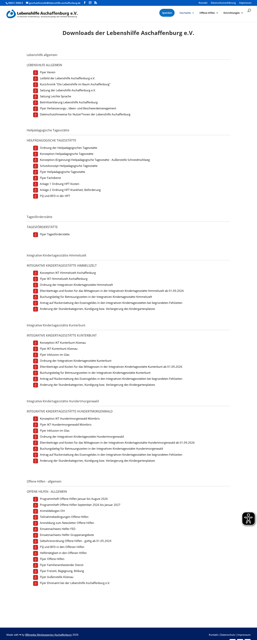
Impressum (244, 634)
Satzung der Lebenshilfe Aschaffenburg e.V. (68, 90)
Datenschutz (227, 634)
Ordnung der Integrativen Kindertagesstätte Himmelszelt (76, 285)
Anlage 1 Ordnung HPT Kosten (59, 184)
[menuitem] (167, 13)
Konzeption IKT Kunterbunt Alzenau (63, 342)
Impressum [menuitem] (245, 3)
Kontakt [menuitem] (203, 3)
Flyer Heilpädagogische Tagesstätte (62, 172)
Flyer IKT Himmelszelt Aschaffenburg (63, 279)
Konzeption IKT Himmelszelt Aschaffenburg (68, 273)
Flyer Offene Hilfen (52, 559)
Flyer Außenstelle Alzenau (56, 577)
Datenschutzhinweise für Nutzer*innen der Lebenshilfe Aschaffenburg (85, 114)
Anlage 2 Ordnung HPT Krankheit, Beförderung (70, 190)
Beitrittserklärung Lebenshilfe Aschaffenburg (69, 102)
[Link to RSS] (95, 2)
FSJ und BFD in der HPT (55, 196)
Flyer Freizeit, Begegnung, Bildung (62, 571)
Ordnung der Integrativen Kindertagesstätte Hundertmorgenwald (82, 436)
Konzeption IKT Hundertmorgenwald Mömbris (70, 418)
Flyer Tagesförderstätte (55, 234)
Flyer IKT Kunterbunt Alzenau (59, 348)
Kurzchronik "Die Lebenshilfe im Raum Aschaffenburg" (75, 84)
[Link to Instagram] (90, 2)
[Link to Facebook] (84, 2)
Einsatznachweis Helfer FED (57, 529)
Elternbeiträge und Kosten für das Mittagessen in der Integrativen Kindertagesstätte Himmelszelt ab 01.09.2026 (112, 291)
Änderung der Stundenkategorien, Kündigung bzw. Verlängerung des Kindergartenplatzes (97, 309)
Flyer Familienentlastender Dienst (61, 565)
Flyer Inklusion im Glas (54, 354)
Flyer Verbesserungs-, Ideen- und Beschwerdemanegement (78, 108)
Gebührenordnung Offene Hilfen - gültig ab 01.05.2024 (75, 541)
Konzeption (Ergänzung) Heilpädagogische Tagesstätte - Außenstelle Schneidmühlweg (95, 160)
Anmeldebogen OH (52, 511)
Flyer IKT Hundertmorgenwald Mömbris (65, 424)
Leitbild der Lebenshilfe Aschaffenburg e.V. (67, 78)
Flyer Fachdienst (50, 178)
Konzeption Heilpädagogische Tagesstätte (66, 154)
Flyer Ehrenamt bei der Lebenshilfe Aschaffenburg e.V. (75, 583)
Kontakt (213, 634)
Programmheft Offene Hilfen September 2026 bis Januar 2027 (80, 505)
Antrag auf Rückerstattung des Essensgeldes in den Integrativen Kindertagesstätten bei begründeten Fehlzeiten (111, 303)
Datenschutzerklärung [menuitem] (223, 3)
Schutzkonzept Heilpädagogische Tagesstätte (68, 166)
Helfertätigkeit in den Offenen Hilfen (63, 553)
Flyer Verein (47, 72)
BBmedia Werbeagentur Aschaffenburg (48, 634)
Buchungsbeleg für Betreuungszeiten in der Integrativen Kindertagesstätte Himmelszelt (96, 297)
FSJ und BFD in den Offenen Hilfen (62, 547)
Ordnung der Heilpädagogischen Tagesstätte (68, 148)
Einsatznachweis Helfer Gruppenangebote (67, 535)
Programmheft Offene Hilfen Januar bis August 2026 (74, 499)
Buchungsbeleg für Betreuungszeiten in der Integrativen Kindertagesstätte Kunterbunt (95, 372)
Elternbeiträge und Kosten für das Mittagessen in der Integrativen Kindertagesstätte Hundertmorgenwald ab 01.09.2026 (117, 442)
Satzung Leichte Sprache (55, 96)
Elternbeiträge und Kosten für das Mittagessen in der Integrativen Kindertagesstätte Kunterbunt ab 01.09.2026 (111, 366)
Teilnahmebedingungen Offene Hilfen (64, 517)
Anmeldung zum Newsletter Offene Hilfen (67, 523)
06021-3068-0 (15, 3)
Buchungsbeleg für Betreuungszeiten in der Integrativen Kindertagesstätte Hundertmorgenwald (101, 448)
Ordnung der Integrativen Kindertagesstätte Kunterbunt (75, 360)
